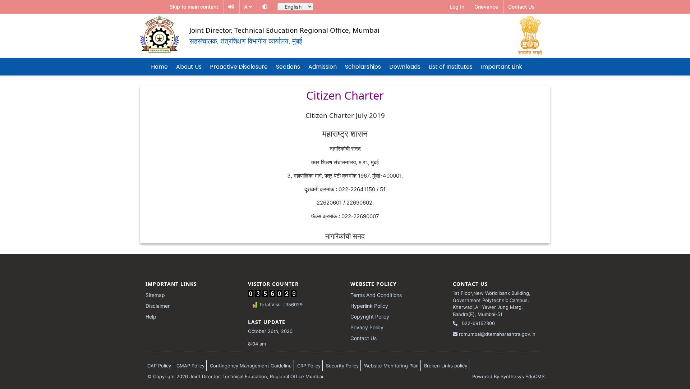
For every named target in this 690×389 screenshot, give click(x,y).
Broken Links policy (445, 366)
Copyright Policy (369, 317)
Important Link (501, 67)
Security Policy (342, 366)
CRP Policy (309, 366)
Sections (288, 67)
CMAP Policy (190, 366)
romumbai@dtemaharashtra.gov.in (496, 334)
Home (159, 67)
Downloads (404, 67)
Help (151, 317)
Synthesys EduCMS (522, 376)
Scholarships (363, 67)
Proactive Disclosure (239, 67)
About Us (189, 67)
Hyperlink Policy (369, 306)
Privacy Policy (366, 327)
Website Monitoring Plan (391, 366)
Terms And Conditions (376, 295)
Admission (322, 67)
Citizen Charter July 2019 (345, 115)
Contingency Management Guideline (251, 366)
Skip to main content (194, 7)
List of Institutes (451, 67)
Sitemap (155, 295)
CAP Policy (159, 366)
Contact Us (363, 338)
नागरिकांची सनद (345, 236)
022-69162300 (477, 323)
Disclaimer (158, 306)
